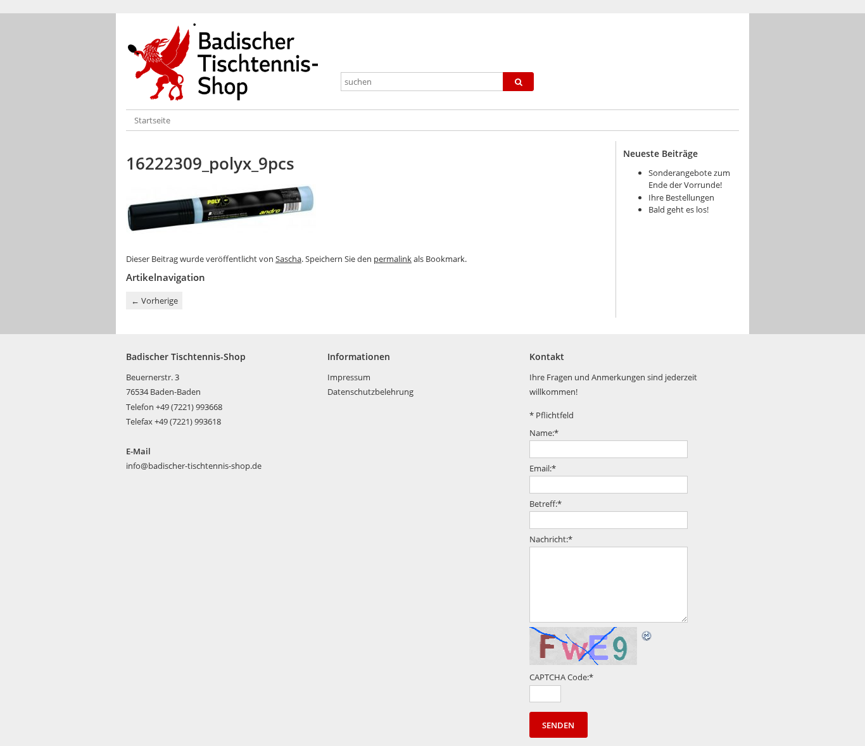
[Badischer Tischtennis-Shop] (228, 62)
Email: (542, 468)
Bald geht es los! (678, 209)
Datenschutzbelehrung (370, 391)
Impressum (348, 377)
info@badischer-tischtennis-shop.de (194, 465)
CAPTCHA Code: (561, 677)
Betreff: (545, 503)
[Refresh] (647, 634)
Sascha (288, 258)
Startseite (152, 120)
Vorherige (154, 300)
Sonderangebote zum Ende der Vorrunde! (689, 179)
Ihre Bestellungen (681, 197)
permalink (393, 258)
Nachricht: (550, 539)
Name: (544, 432)
